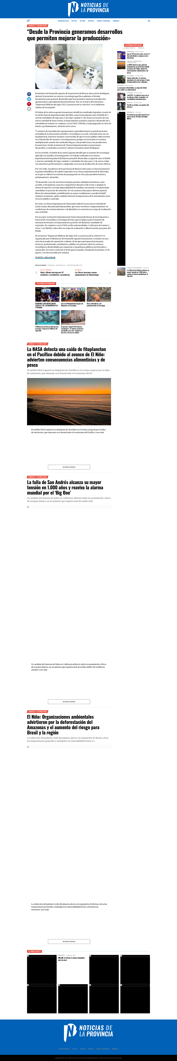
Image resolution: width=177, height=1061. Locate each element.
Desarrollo (61, 265)
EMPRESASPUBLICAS (75, 265)
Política (74, 21)
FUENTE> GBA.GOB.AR (45, 257)
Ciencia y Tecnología (103, 21)
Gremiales (116, 21)
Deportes (91, 21)
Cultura (82, 21)
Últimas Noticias (63, 21)
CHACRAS (51, 265)
